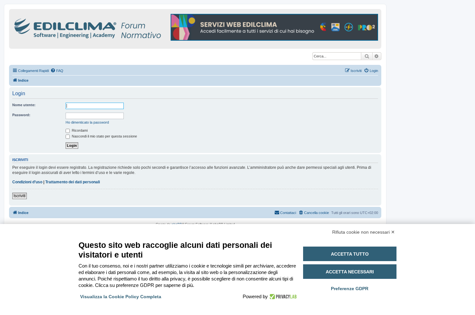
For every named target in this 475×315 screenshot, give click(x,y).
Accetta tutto (350, 254)
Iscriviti (20, 196)
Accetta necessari (350, 271)
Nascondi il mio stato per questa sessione (104, 136)
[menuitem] (56, 71)
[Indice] (116, 27)
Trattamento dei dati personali (72, 182)
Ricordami (79, 130)
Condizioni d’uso (27, 182)
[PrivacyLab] (282, 296)
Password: (21, 115)
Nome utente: (24, 105)
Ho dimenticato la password (87, 122)
